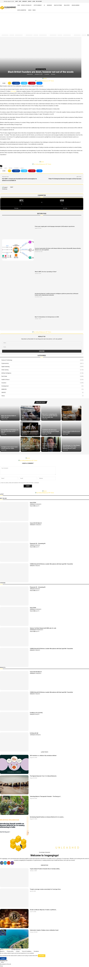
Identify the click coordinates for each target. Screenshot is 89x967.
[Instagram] (81, 1)
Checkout (24, 1)
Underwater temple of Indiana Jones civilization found (44, 930)
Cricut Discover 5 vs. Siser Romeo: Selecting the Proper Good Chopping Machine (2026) (71, 447)
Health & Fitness (58, 5)
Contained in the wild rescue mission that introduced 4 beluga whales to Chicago (50, 431)
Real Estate (67, 5)
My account (39, 1)
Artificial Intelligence (42, 373)
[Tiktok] (84, 1)
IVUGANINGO (7, 949)
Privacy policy (10, 951)
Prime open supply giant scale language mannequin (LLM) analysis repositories (55, 226)
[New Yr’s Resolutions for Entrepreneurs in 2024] (18, 317)
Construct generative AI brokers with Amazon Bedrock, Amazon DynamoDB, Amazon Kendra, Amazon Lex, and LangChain (58, 249)
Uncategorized (42, 386)
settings (41, 955)
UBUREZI (42, 392)
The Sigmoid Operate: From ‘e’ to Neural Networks (43, 776)
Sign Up (29, 1)
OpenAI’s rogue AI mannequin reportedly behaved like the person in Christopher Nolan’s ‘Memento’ (49, 446)
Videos (34, 10)
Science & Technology (26, 5)
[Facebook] (78, 1)
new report (13, 91)
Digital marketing (21, 10)
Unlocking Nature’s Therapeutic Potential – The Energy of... (45, 796)
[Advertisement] (44, 23)
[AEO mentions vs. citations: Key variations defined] (14, 764)
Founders (16, 168)
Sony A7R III (33, 502)
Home (18, 5)
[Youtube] (83, 1)
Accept (3, 958)
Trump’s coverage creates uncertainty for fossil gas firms (45, 889)
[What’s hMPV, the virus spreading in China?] (18, 272)
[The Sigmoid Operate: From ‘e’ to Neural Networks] (14, 784)
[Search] (88, 7)
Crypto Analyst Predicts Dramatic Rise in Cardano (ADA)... (45, 869)
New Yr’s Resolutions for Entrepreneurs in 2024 (47, 317)
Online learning (75, 5)
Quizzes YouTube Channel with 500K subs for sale (43, 628)
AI (44, 5)
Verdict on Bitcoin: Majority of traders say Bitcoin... (43, 910)
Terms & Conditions (26, 951)
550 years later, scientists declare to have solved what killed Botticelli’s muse (30, 447)
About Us (2, 951)
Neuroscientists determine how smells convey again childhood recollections (71, 415)
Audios (29, 10)
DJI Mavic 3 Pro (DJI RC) (36, 713)
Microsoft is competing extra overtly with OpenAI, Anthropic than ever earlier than (49, 415)
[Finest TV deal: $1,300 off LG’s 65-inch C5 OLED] (71, 428)
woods (22, 168)
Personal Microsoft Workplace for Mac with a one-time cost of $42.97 (9, 431)
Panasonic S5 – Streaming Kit (37, 543)
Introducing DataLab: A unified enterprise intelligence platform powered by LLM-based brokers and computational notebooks (56, 294)
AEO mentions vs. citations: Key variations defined (43, 755)
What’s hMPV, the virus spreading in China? (45, 271)
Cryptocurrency (38, 5)
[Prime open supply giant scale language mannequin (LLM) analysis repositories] (18, 227)
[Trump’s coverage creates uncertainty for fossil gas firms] (14, 898)
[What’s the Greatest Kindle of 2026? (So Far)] (10, 413)
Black (5, 168)
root (32, 74)
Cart (20, 1)
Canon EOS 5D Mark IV (36, 523)
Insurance (49, 5)
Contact (18, 951)
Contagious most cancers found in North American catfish (9, 447)
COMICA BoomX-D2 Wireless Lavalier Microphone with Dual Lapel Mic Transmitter (51, 564)
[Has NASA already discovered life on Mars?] (30, 428)
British (10, 168)
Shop (16, 1)
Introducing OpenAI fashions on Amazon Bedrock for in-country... (47, 817)
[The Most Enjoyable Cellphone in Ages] (30, 413)
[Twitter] (79, 1)
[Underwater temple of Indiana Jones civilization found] (14, 938)
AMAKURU (42, 389)
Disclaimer (36, 951)
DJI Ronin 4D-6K (34, 733)
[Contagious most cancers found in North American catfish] (10, 444)
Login (33, 1)
